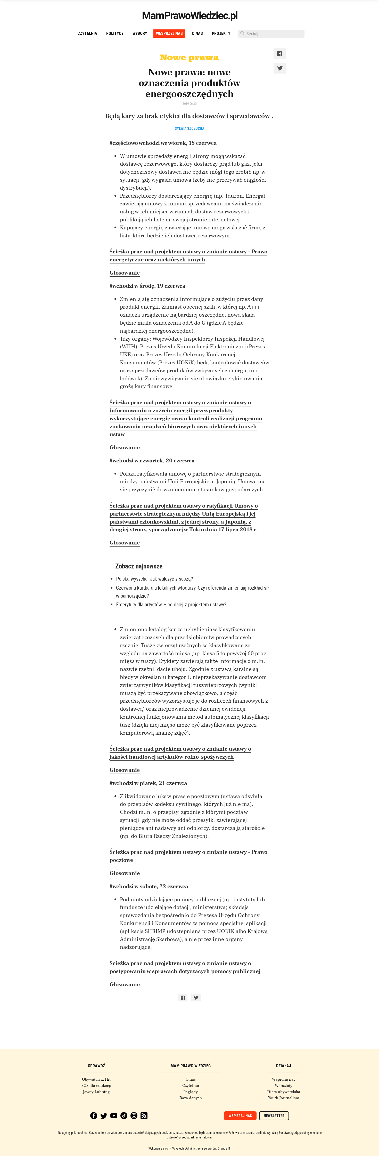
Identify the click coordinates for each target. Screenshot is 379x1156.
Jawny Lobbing (96, 1091)
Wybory (140, 33)
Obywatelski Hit (96, 1079)
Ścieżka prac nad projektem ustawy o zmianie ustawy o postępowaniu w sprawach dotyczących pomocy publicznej (185, 967)
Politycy (114, 33)
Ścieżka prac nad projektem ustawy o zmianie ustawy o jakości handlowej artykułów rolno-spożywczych (180, 752)
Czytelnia (87, 33)
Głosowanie (125, 272)
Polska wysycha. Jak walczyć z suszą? (154, 579)
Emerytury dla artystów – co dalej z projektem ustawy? (171, 604)
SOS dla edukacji (96, 1085)
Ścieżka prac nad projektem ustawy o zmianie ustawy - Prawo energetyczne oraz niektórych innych (188, 255)
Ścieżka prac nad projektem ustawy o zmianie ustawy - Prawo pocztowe (188, 856)
